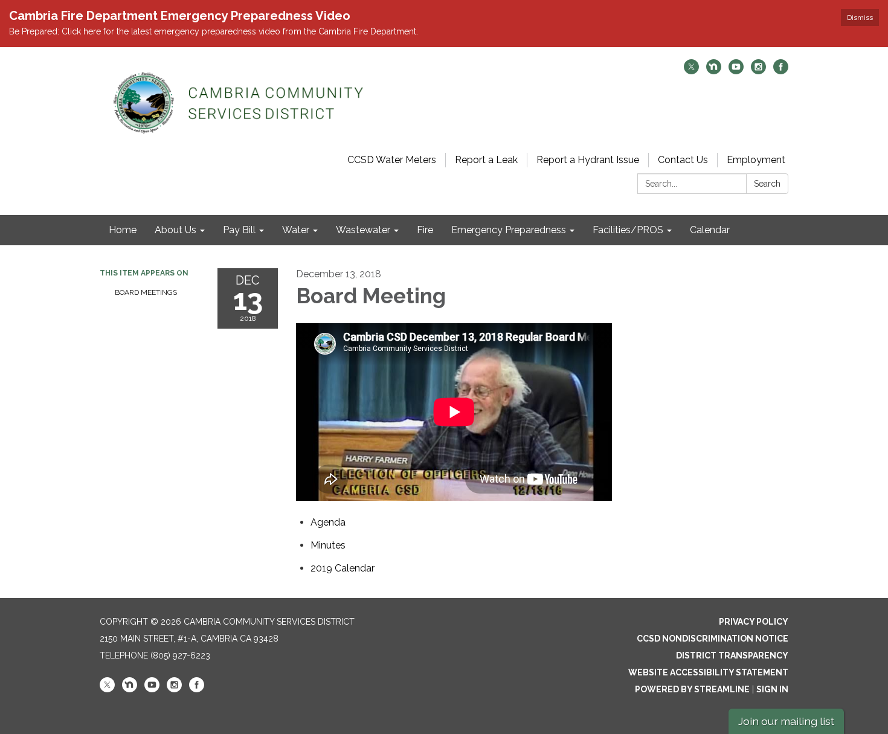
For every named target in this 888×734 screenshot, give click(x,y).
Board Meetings (146, 292)
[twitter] (691, 71)
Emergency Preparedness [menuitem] (508, 230)
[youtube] (736, 71)
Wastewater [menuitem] (363, 230)
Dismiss (860, 17)
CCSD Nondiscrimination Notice (712, 638)
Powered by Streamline (692, 689)
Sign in (772, 689)
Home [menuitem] (123, 230)
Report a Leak (486, 160)
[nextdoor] (713, 71)
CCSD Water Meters (391, 160)
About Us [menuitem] (175, 230)
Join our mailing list (786, 721)
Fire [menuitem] (425, 230)
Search (767, 183)
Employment (756, 160)
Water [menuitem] (295, 230)
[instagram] (758, 71)
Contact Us (683, 160)
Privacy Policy (753, 621)
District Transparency (732, 655)
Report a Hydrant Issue (587, 160)
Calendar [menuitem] (710, 230)
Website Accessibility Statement (708, 672)
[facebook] (780, 71)
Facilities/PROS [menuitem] (628, 230)
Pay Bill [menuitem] (239, 230)
